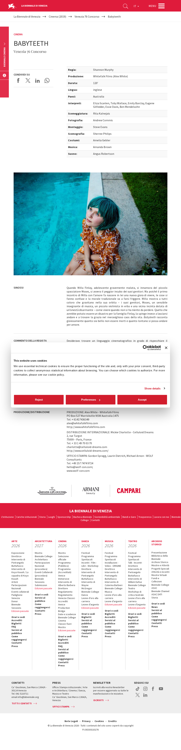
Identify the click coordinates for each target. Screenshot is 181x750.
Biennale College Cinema (67, 619)
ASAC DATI (156, 594)
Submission (41, 585)
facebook (153, 690)
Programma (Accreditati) (64, 570)
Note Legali (71, 721)
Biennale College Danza (90, 593)
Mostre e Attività (160, 565)
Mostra (38, 552)
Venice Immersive (63, 577)
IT (135, 6)
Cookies (99, 721)
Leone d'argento (113, 601)
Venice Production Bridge (64, 607)
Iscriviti (98, 700)
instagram (145, 690)
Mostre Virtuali (159, 575)
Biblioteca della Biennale (159, 557)
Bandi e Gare (129, 516)
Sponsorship (64, 516)
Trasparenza (144, 516)
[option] (52, 491)
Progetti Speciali (160, 568)
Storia (42, 516)
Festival (85, 552)
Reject (39, 399)
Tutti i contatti (22, 703)
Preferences (88, 399)
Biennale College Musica (113, 590)
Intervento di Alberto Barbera (66, 583)
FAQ (13, 626)
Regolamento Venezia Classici (66, 596)
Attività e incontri (160, 571)
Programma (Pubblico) (64, 564)
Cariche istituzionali (26, 516)
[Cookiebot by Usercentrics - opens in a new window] (145, 347)
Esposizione (17, 552)
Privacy (86, 721)
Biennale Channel (160, 591)
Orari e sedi (18, 617)
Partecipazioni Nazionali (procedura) (42, 566)
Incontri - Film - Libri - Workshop (89, 564)
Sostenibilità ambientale (107, 516)
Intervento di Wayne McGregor (88, 585)
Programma (87, 556)
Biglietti (16, 623)
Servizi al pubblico (16, 631)
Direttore (63, 588)
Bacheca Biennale (82, 516)
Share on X (28, 80)
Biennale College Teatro (137, 587)
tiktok (137, 690)
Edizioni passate (20, 611)
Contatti (95, 520)
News (154, 607)
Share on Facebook (18, 80)
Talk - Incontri (135, 562)
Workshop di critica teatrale (136, 593)
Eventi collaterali (20, 591)
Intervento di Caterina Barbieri (113, 583)
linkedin (145, 696)
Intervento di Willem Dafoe (135, 580)
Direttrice (16, 556)
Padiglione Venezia (16, 596)
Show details (152, 388)
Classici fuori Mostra (65, 625)
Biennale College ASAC (160, 586)
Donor (14, 601)
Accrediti (16, 620)
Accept (142, 399)
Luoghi (51, 516)
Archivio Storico (159, 562)
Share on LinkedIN (37, 80)
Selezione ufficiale (63, 558)
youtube (161, 690)
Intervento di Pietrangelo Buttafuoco (18, 562)
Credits (112, 721)
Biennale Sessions (16, 606)
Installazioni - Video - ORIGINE (113, 564)
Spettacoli (86, 559)
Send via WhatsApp (47, 80)
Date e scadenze (67, 614)
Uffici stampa (60, 706)
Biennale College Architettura (43, 558)
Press (14, 646)
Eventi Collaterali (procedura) (43, 574)
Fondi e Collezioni (156, 580)
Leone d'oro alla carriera (113, 596)
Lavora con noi (161, 516)
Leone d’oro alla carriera (89, 599)
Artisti (14, 582)
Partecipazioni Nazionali (19, 587)
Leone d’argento (90, 604)
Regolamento (65, 591)
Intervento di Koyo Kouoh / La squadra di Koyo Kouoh (20, 573)
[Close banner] (166, 347)
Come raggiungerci (19, 638)
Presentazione (159, 552)
